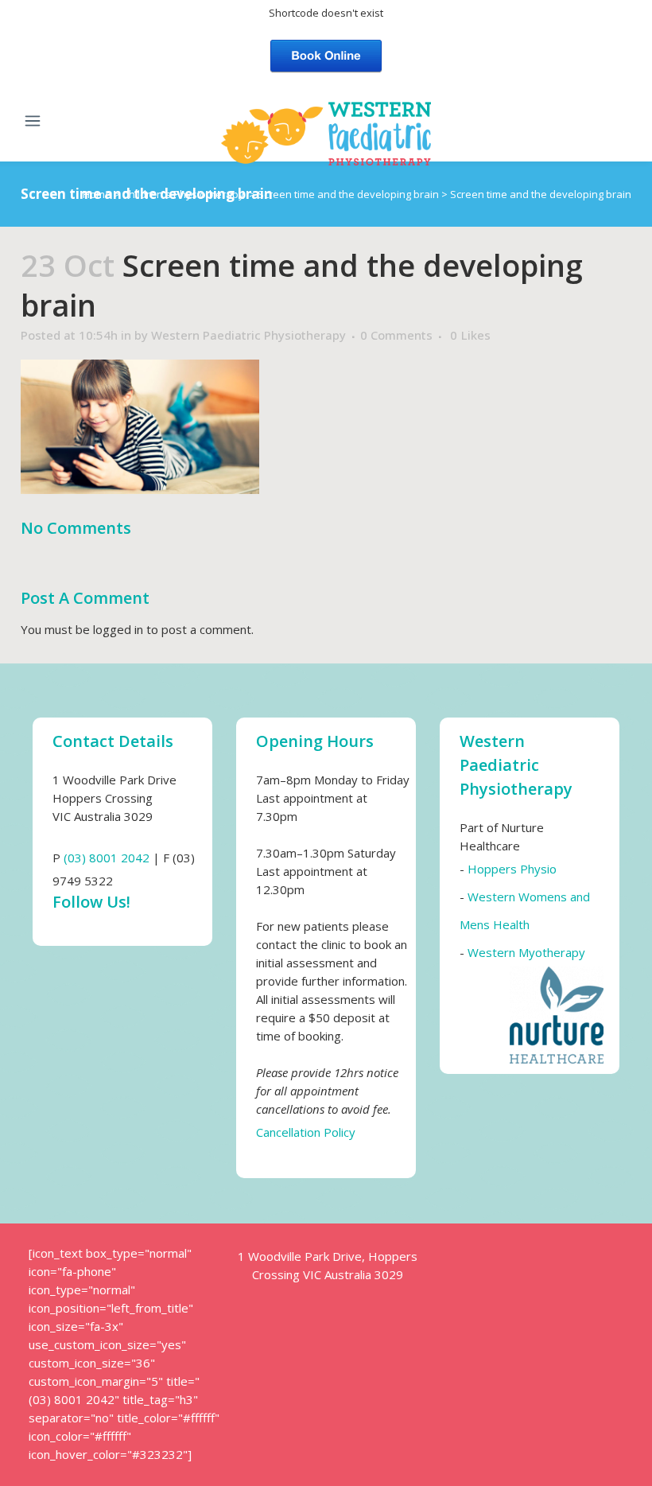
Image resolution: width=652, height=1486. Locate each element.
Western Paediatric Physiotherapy (248, 335)
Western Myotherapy (526, 952)
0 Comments (396, 335)
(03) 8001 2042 (106, 858)
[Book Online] (326, 54)
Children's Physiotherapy (183, 194)
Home (97, 194)
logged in (118, 629)
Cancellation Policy (305, 1132)
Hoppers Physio (512, 869)
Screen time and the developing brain (348, 194)
